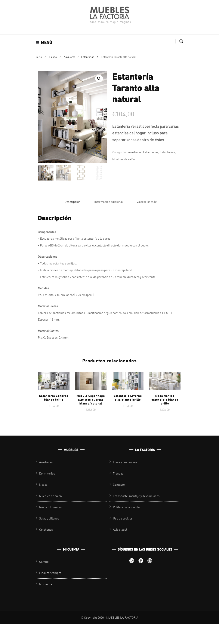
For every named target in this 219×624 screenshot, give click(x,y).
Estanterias (167, 152)
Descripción (72, 201)
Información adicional (108, 201)
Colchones (46, 529)
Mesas (43, 484)
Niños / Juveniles (50, 507)
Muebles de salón (123, 159)
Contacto (119, 484)
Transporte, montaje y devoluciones (136, 496)
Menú (46, 42)
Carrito (44, 561)
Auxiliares (135, 152)
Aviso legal (120, 529)
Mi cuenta (45, 584)
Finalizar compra (50, 573)
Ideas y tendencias (125, 462)
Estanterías (150, 152)
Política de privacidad (127, 507)
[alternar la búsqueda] (181, 41)
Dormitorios (47, 473)
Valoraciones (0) (147, 201)
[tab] (72, 202)
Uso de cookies (123, 518)
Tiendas (118, 473)
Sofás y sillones (49, 518)
